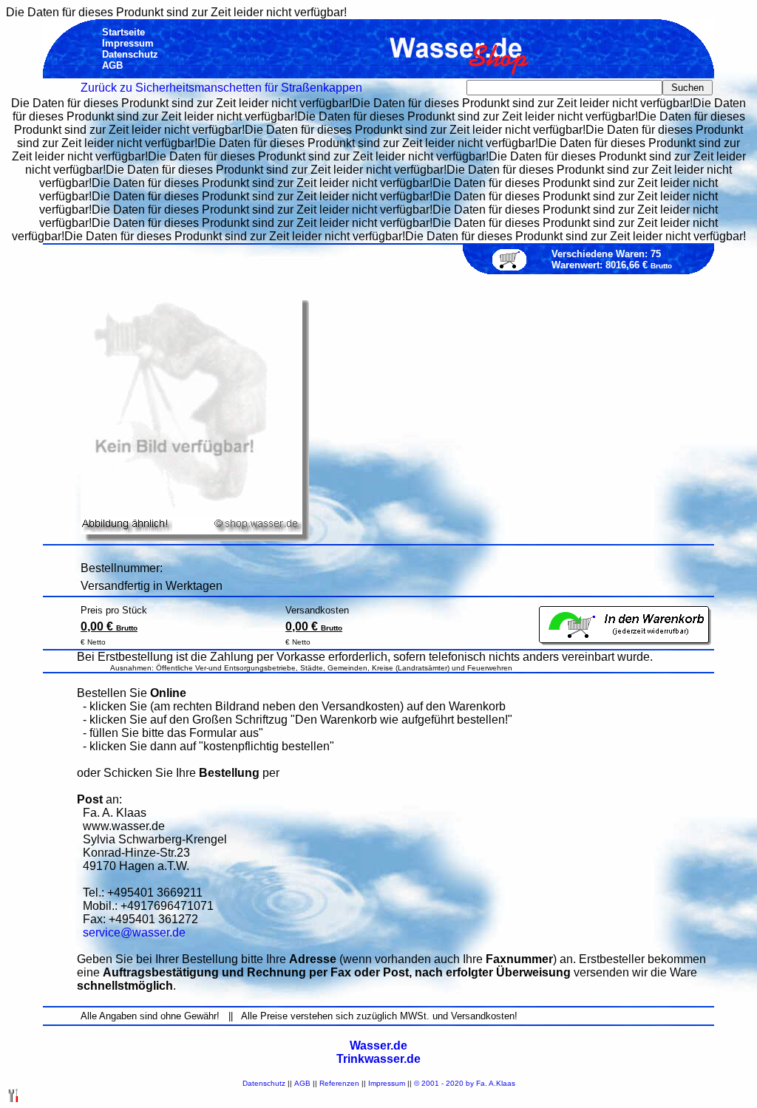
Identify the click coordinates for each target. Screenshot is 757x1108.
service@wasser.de (134, 932)
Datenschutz (263, 1083)
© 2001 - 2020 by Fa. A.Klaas (464, 1083)
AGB (302, 1083)
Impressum (386, 1083)
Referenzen (339, 1083)
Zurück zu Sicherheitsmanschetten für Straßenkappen (221, 87)
